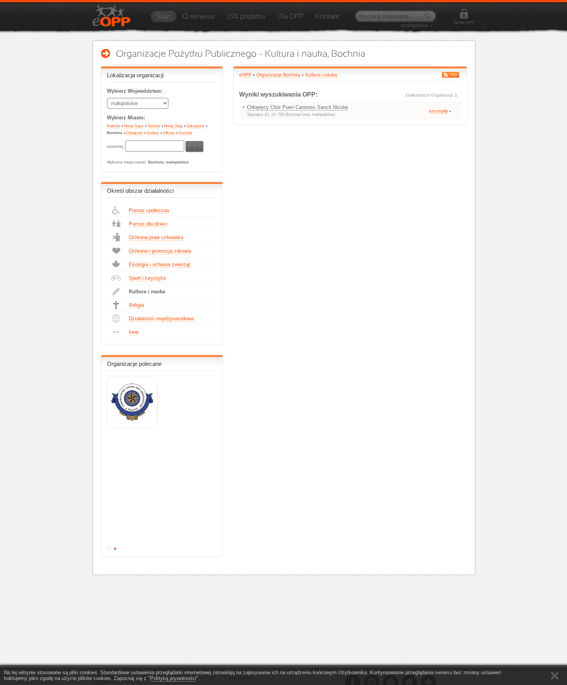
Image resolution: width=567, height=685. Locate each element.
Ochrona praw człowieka (156, 237)
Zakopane (195, 126)
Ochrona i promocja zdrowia (160, 251)
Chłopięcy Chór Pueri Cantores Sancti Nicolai (297, 107)
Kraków (113, 126)
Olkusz (169, 133)
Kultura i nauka (147, 291)
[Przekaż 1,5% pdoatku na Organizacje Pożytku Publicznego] (246, 19)
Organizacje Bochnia (278, 75)
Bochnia (114, 133)
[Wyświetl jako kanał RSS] (450, 74)
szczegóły (438, 111)
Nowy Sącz (133, 126)
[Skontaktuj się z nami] (327, 19)
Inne (133, 332)
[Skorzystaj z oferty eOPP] (290, 19)
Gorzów (185, 133)
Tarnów (153, 126)
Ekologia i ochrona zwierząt (159, 264)
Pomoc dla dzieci (148, 224)
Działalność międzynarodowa (161, 318)
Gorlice (153, 133)
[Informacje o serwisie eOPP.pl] (198, 19)
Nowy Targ (173, 126)
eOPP (245, 75)
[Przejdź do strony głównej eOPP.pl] (163, 19)
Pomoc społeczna (149, 210)
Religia (136, 305)
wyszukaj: (116, 146)
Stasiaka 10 (258, 114)
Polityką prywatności (173, 678)
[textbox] (154, 146)
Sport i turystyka (147, 278)
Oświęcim (134, 133)
